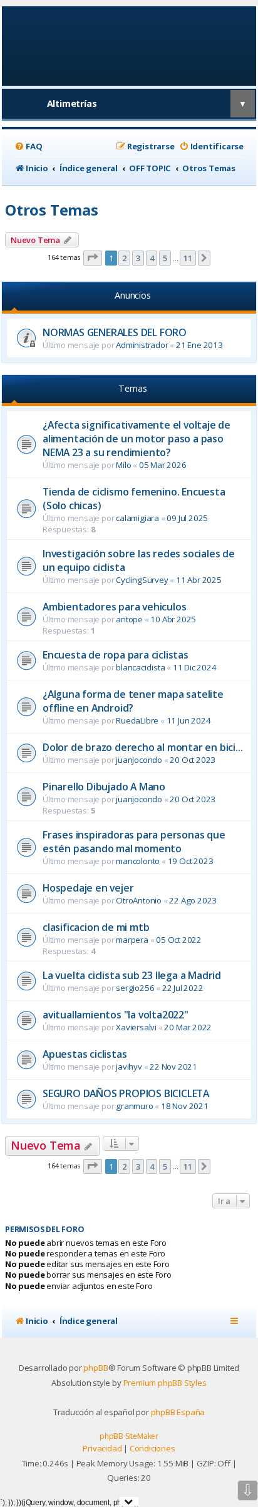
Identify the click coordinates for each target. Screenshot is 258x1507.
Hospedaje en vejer (88, 888)
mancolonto (138, 861)
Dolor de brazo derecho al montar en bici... (142, 747)
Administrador (142, 345)
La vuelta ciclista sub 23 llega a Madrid (132, 975)
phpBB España (178, 1412)
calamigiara (137, 518)
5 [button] (165, 258)
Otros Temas (51, 209)
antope (129, 619)
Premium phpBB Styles (165, 1382)
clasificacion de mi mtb (96, 927)
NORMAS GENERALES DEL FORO (115, 332)
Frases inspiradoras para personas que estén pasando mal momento (134, 841)
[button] (92, 258)
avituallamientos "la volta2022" (115, 1015)
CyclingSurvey (142, 579)
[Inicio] (129, 45)
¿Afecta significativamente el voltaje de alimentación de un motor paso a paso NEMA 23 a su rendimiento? (136, 438)
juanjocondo (139, 759)
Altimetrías (72, 103)
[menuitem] (28, 146)
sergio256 (135, 987)
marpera (132, 939)
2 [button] (124, 258)
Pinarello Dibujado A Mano (104, 786)
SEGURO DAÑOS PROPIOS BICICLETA (126, 1093)
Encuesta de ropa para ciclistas (115, 655)
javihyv (129, 1066)
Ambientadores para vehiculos (114, 607)
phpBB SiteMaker (129, 1436)
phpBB (95, 1367)
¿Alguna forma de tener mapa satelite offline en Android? (133, 701)
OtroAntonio (139, 900)
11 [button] (187, 258)
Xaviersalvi (136, 1027)
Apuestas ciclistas (84, 1054)
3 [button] (138, 258)
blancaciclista (140, 667)
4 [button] (152, 258)
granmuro (134, 1106)
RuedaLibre (137, 720)
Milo (123, 464)
